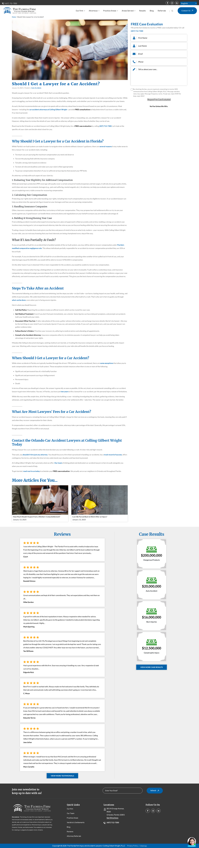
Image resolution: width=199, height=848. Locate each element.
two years (64, 391)
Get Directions (112, 818)
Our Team (70, 813)
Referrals (162, 10)
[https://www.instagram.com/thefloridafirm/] (172, 3)
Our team (58, 463)
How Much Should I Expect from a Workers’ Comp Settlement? (36, 517)
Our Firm (79, 10)
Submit (153, 790)
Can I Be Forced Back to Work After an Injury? (89, 517)
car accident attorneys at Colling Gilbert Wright (48, 109)
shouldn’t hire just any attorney (35, 455)
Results (142, 10)
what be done (19, 300)
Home (14, 17)
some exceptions (106, 363)
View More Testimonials (62, 776)
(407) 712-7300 (10, 3)
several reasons (106, 146)
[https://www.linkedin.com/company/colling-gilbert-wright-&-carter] (177, 3)
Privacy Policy (132, 846)
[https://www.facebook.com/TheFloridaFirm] (167, 3)
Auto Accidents (36, 88)
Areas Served (127, 10)
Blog (152, 10)
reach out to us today (31, 471)
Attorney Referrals (74, 836)
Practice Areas (109, 10)
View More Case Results (151, 667)
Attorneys (93, 10)
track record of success (113, 455)
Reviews (70, 831)
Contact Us (185, 11)
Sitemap (143, 846)
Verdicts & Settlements (75, 822)
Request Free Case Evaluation (159, 99)
